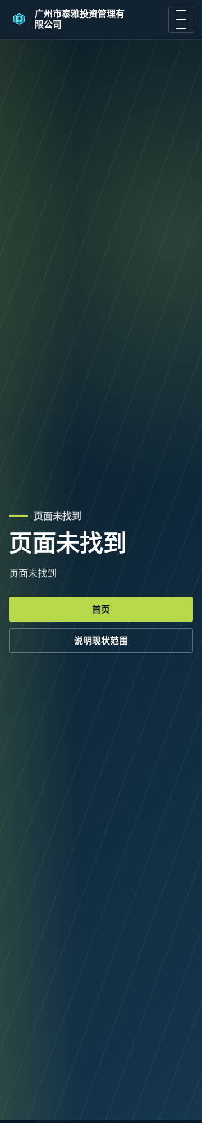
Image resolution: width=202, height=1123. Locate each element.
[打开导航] (181, 20)
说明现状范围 (101, 641)
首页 (101, 609)
